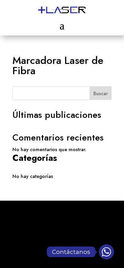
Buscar (100, 93)
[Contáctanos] (106, 251)
